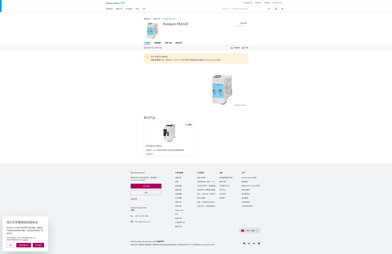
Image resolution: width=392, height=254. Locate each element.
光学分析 (178, 206)
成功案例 (245, 198)
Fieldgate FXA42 (154, 145)
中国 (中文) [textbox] (278, 3)
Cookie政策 (24, 240)
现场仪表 (147, 19)
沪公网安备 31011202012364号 (203, 245)
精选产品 (178, 218)
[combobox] (279, 3)
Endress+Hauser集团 (249, 178)
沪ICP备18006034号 (183, 245)
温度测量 (178, 194)
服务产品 (178, 226)
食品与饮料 (201, 178)
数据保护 (148, 245)
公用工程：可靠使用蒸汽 (206, 206)
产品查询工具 (247, 3)
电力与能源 (201, 198)
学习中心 (222, 190)
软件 (176, 214)
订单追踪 (222, 194)
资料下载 (258, 3)
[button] (146, 186)
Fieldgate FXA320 (169, 19)
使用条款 (141, 245)
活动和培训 (246, 194)
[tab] (148, 43)
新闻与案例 (246, 190)
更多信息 (149, 154)
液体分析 (178, 190)
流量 (176, 182)
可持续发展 (246, 202)
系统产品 (156, 19)
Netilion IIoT (179, 210)
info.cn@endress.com (142, 222)
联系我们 (267, 3)
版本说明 (134, 245)
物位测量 (178, 186)
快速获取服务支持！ (226, 178)
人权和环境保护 (247, 206)
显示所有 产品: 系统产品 (152, 48)
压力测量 (179, 198)
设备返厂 (222, 198)
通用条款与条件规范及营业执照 (164, 245)
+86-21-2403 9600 (141, 216)
